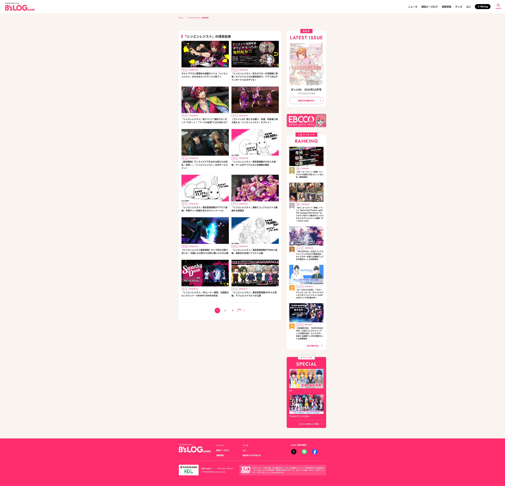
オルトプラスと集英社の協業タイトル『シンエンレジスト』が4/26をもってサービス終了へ (204, 75)
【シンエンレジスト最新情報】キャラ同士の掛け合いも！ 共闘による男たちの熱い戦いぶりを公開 (204, 251)
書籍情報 (446, 6)
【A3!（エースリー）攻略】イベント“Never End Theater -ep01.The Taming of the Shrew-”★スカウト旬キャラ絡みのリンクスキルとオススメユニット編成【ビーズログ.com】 (310, 214)
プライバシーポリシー (225, 468)
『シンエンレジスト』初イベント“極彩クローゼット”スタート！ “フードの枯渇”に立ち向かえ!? (204, 120)
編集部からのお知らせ (252, 455)
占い (468, 6)
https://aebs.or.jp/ (277, 472)
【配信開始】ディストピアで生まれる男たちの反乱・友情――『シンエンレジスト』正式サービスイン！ (204, 164)
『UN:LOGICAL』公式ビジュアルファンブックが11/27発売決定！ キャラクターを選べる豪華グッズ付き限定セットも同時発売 (309, 255)
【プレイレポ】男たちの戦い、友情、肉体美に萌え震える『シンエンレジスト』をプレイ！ (254, 120)
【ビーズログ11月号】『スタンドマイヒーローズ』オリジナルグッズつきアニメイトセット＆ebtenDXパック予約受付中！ (309, 293)
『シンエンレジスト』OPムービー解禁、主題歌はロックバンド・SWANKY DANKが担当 (205, 294)
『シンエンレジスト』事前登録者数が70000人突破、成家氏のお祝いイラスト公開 (254, 251)
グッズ (458, 6)
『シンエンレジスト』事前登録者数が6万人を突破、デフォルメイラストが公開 (254, 294)
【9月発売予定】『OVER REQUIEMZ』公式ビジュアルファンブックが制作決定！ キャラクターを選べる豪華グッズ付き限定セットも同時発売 (310, 333)
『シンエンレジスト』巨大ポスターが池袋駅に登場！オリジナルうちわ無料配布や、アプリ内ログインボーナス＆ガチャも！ (254, 76)
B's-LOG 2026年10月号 (306, 89)
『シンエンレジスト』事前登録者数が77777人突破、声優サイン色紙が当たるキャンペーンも (204, 209)
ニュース (412, 6)
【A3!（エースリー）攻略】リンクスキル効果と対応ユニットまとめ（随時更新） (310, 174)
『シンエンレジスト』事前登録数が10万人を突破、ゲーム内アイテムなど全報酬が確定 (253, 163)
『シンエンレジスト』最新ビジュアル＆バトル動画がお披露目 (254, 209)
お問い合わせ (206, 468)
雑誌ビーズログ (429, 6)
